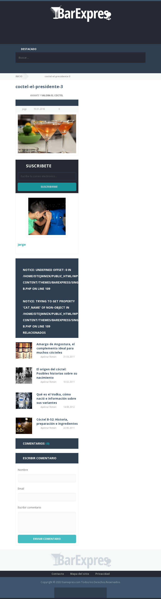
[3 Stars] (25, 102)
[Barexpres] (80, 13)
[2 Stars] (22, 102)
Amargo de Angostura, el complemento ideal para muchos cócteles (55, 348)
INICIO (19, 76)
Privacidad (102, 574)
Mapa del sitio (79, 574)
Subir (101, 592)
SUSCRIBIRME (49, 187)
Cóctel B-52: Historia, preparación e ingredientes (57, 421)
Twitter (75, 68)
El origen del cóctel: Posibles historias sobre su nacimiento (56, 373)
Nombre (23, 470)
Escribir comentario (29, 507)
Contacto (58, 574)
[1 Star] (19, 102)
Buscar (140, 57)
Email (21, 488)
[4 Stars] (28, 102)
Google (85, 68)
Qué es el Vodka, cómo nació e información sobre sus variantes (56, 398)
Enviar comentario (47, 539)
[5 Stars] (31, 102)
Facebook (65, 68)
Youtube (96, 68)
